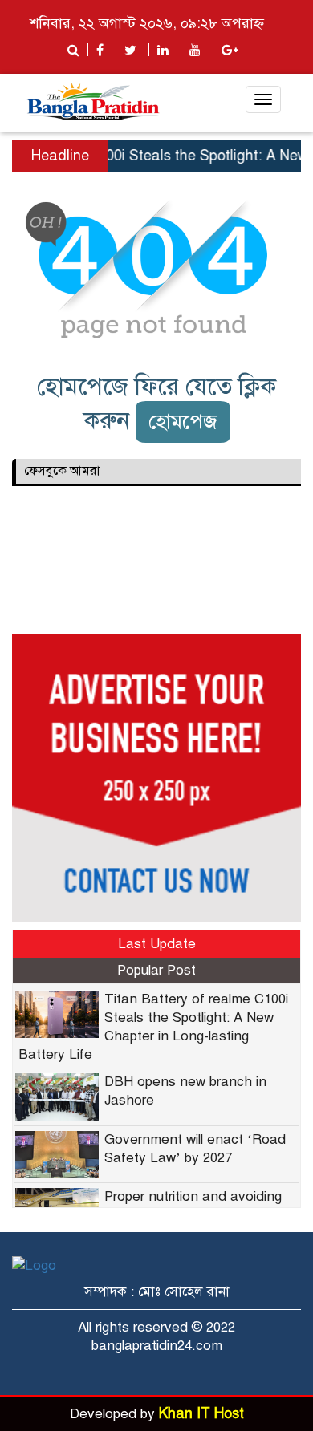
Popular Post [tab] (156, 970)
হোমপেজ (182, 421)
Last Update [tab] (157, 943)
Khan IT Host (201, 1413)
